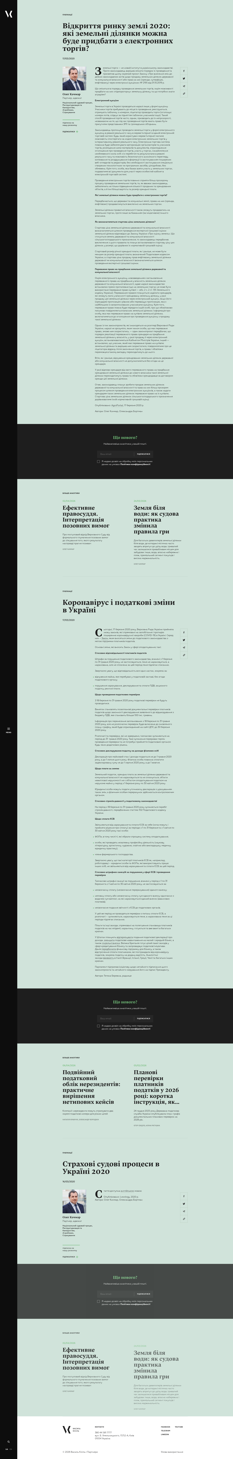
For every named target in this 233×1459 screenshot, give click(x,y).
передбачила (109, 949)
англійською (127, 1191)
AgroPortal (117, 405)
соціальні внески (111, 943)
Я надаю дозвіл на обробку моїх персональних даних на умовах (127, 463)
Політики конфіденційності (135, 464)
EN (11, 1449)
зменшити (109, 940)
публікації (67, 15)
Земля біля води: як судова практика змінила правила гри (156, 520)
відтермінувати (125, 937)
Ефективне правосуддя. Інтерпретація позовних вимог (86, 517)
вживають (108, 958)
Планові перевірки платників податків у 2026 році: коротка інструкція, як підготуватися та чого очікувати (156, 1087)
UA (7, 1449)
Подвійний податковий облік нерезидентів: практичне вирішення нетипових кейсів (91, 1087)
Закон (105, 638)
